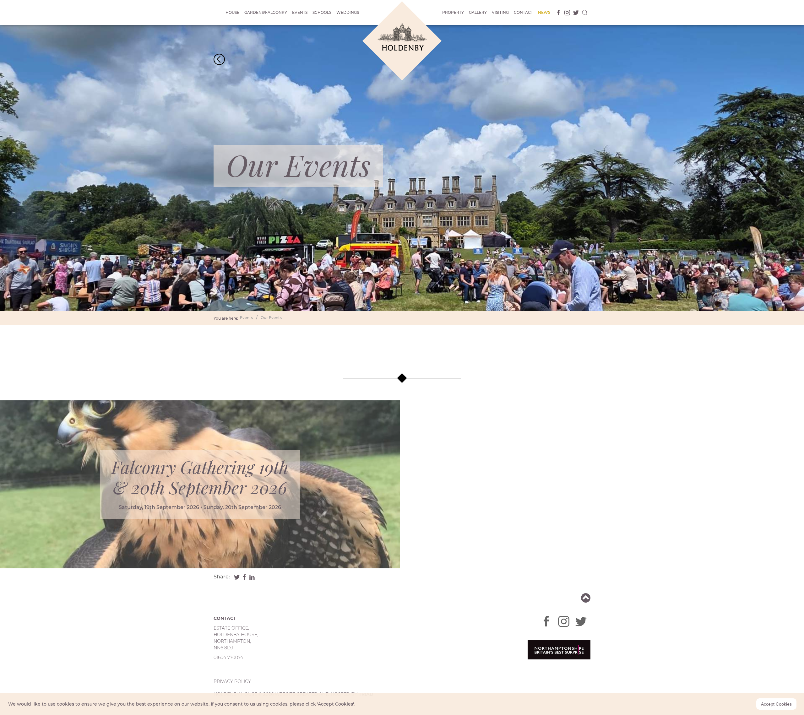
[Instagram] (566, 12)
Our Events (271, 317)
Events (299, 12)
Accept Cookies (776, 704)
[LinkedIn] (252, 577)
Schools (321, 12)
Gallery (478, 12)
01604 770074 (228, 657)
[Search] (584, 12)
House (232, 12)
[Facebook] (557, 12)
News (544, 12)
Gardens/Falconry (265, 12)
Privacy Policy (232, 681)
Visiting (500, 12)
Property (453, 12)
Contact (523, 12)
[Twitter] (574, 12)
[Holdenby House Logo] (402, 40)
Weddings (347, 12)
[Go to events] (219, 59)
